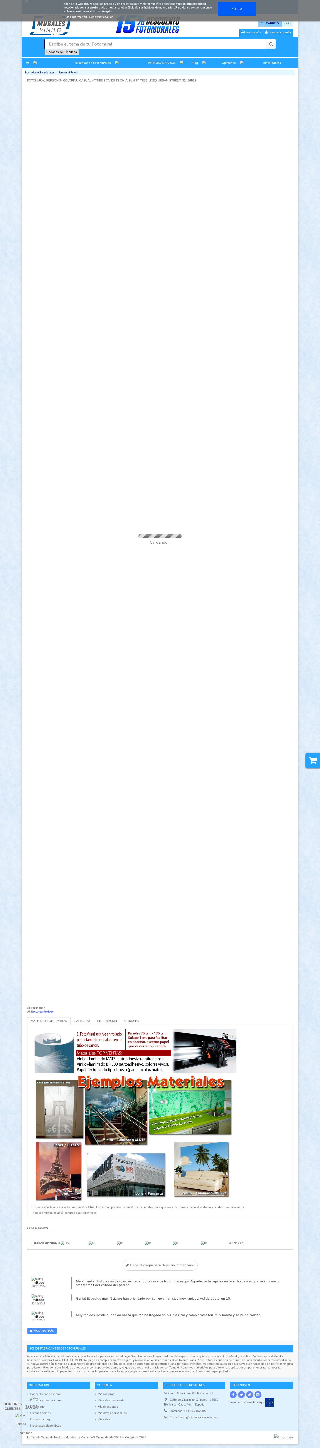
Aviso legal (37, 1407)
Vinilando (87, 1438)
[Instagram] (257, 1394)
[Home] (27, 63)
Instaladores (272, 63)
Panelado (82, 1021)
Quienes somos (40, 1413)
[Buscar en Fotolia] (271, 44)
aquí (60, 1213)
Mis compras (106, 1394)
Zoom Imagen (36, 1008)
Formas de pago (41, 1419)
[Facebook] (233, 1394)
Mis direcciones (108, 1407)
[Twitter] (241, 1394)
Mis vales (104, 1419)
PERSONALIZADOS (161, 63)
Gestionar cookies (101, 17)
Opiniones (229, 63)
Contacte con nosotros (45, 1394)
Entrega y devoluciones (45, 1400)
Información (107, 1021)
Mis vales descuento (111, 1400)
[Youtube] (249, 1394)
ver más (26, 1433)
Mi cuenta (104, 1385)
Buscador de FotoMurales (93, 63)
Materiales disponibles (49, 1021)
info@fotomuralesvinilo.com (199, 1417)
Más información (77, 17)
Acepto (237, 9)
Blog (195, 63)
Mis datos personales (112, 1413)
